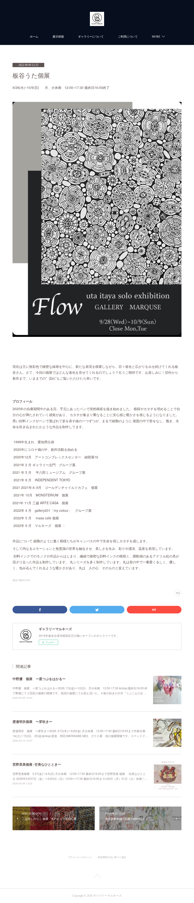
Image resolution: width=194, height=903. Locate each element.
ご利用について (128, 36)
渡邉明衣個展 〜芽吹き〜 (32, 721)
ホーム (34, 36)
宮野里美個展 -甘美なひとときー (37, 764)
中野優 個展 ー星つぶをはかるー (39, 678)
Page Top (97, 876)
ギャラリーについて (91, 36)
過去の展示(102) (21, 580)
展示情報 (58, 36)
